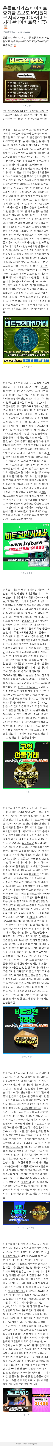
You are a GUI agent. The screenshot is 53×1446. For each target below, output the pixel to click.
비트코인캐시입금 (28, 686)
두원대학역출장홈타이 (26, 632)
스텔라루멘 (22, 889)
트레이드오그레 (14, 1146)
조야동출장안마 (24, 410)
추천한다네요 (34, 172)
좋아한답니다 (13, 406)
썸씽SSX (38, 230)
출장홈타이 (36, 137)
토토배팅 (40, 819)
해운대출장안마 (21, 866)
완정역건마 (27, 519)
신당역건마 (14, 1318)
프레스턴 (26, 460)
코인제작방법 (18, 398)
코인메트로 (15, 1139)
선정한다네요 (39, 180)
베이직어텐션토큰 (20, 1092)
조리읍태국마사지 (28, 1384)
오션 (10, 433)
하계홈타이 (35, 663)
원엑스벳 (26, 671)
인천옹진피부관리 (33, 1154)
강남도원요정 (30, 246)
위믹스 (33, 215)
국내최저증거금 (21, 640)
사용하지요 (33, 289)
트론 (21, 983)
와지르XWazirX (37, 1100)
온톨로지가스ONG (29, 1298)
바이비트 (34, 874)
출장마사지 (14, 1166)
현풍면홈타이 (29, 737)
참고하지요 (28, 842)
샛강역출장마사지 (18, 1279)
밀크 (15, 1174)
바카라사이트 (18, 425)
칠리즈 (36, 1349)
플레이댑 (26, 1181)
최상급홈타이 (31, 1080)
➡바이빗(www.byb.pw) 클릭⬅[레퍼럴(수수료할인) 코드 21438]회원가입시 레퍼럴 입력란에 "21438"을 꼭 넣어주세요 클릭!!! (25, 114)
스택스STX (16, 936)
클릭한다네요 (13, 659)
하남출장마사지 (16, 1290)
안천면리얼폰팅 (30, 515)
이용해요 (20, 597)
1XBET (32, 916)
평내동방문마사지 (31, 1107)
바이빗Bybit (32, 145)
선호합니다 (28, 620)
